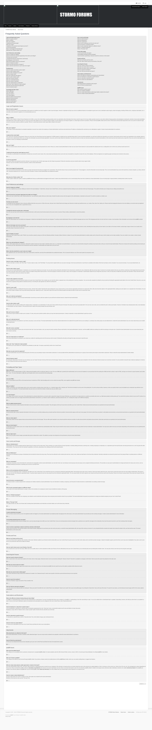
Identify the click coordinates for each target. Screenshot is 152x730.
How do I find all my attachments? (84, 85)
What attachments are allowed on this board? (87, 83)
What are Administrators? (82, 38)
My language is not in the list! (12, 60)
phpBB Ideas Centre (64, 659)
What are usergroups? (82, 41)
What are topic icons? (11, 102)
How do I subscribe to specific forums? (85, 78)
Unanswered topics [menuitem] (136, 6)
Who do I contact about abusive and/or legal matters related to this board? (93, 92)
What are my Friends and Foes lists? (85, 59)
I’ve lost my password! (11, 47)
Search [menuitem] (9, 25)
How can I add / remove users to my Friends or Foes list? (89, 61)
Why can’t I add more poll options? (13, 75)
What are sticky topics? (11, 99)
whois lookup (94, 666)
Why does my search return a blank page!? (86, 68)
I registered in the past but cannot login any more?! (17, 46)
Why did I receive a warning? (12, 81)
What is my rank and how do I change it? (15, 64)
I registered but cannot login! (12, 43)
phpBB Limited (42, 652)
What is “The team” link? (82, 48)
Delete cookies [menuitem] (131, 712)
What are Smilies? (10, 94)
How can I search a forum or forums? (85, 65)
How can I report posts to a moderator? (14, 82)
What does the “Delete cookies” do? (14, 50)
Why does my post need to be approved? (15, 85)
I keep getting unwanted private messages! (86, 54)
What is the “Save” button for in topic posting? (16, 84)
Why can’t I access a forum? (12, 78)
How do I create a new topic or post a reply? (15, 69)
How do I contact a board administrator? (86, 93)
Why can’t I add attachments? (12, 79)
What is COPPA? (10, 40)
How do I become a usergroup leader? (85, 44)
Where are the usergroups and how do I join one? (88, 43)
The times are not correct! (11, 57)
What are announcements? (12, 98)
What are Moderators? (82, 40)
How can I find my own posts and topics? (86, 71)
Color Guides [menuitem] (21, 25)
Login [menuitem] (145, 3)
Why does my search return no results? (85, 66)
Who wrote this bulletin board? (83, 89)
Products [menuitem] (28, 25)
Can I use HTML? (10, 92)
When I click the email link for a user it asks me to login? (18, 65)
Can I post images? (10, 95)
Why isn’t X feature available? (83, 90)
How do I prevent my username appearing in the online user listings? (21, 55)
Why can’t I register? (10, 41)
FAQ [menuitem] (5, 25)
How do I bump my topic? (11, 87)
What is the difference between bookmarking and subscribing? (90, 75)
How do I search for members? (84, 69)
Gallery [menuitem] (14, 25)
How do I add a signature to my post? (14, 72)
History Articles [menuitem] (35, 25)
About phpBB (98, 652)
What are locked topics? (11, 101)
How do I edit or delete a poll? (12, 77)
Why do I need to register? (12, 38)
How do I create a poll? (11, 74)
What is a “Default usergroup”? (84, 47)
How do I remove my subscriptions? (85, 79)
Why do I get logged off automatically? (14, 48)
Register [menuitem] (139, 3)
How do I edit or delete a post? (12, 71)
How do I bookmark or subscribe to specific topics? (88, 76)
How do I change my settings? (12, 54)
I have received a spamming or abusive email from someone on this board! (93, 55)
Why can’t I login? (10, 44)
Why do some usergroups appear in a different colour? (89, 46)
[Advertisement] (76, 697)
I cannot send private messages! (84, 53)
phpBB (136, 219)
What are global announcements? (13, 96)
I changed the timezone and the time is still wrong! (17, 58)
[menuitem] (7, 716)
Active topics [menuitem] (144, 6)
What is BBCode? (10, 91)
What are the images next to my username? (15, 61)
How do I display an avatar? (12, 63)
